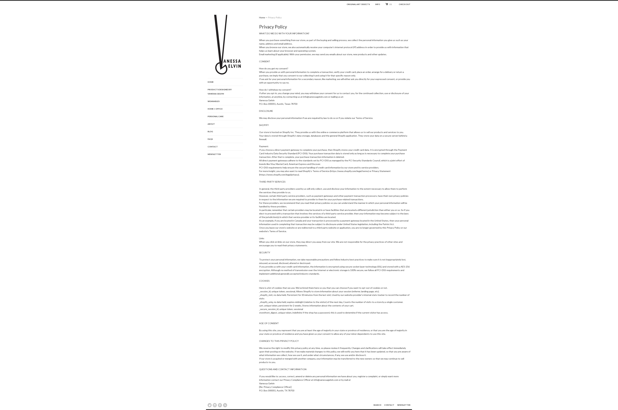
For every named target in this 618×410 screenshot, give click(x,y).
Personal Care (216, 116)
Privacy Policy (275, 17)
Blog (210, 131)
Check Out (404, 4)
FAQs (210, 139)
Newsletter (214, 154)
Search (377, 405)
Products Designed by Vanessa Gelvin (220, 91)
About (211, 124)
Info (377, 4)
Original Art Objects (358, 4)
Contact (213, 146)
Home (211, 82)
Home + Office (215, 109)
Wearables (214, 101)
